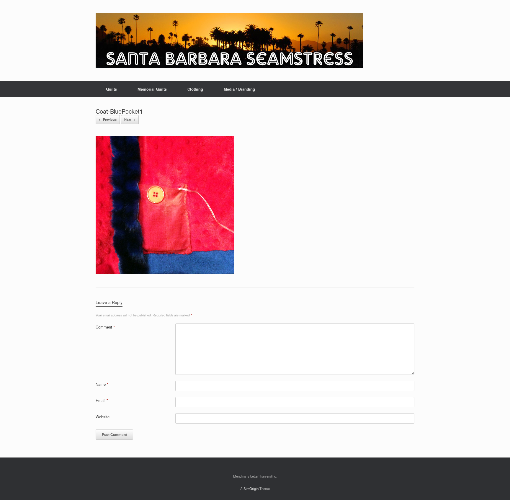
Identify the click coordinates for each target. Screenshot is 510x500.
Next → (129, 119)
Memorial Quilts (152, 89)
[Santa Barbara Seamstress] (229, 40)
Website (102, 416)
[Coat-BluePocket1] (165, 272)
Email (102, 400)
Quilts (111, 89)
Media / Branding (239, 89)
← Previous (108, 119)
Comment (105, 327)
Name (102, 384)
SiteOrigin (251, 488)
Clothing (195, 89)
